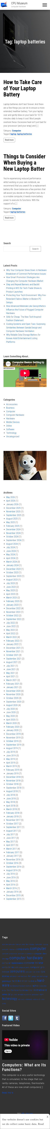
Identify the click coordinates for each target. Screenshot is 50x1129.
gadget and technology (40, 976)
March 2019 (11, 766)
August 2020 (12, 705)
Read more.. (8, 1092)
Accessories (12, 404)
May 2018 (10, 802)
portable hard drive (24, 994)
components (23, 949)
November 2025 (13, 511)
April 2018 (10, 805)
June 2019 (11, 755)
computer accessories (9, 954)
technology (9, 999)
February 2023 (12, 601)
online (4, 994)
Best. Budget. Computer (34, 944)
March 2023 (11, 597)
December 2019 (13, 734)
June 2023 (11, 587)
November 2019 (13, 737)
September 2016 (13, 866)
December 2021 (13, 648)
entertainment (22, 976)
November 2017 (13, 820)
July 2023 (10, 583)
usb (19, 999)
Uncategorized (12, 436)
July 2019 (10, 752)
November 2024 (13, 533)
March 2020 (11, 723)
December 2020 (13, 691)
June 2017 (11, 838)
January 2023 (12, 605)
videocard (28, 999)
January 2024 (12, 565)
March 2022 (11, 637)
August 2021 (12, 662)
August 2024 (12, 544)
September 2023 (13, 576)
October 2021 (12, 655)
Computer (16, 130)
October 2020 (12, 698)
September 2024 (13, 540)
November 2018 (13, 780)
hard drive (32, 981)
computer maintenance (13, 963)
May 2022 (10, 630)
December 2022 (13, 608)
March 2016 (11, 888)
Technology (11, 433)
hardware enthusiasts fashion (20, 986)
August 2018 (12, 791)
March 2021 (11, 680)
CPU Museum (19, 3)
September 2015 (13, 899)
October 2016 (12, 863)
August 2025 (12, 518)
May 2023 (10, 590)
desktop (5, 976)
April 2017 (10, 845)
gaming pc (6, 981)
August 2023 (12, 579)
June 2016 (11, 877)
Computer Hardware (15, 415)
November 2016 (13, 859)
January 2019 (12, 773)
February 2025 (12, 526)
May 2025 (10, 522)
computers (17, 971)
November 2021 (13, 651)
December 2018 (13, 777)
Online (9, 425)
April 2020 (10, 719)
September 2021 (13, 658)
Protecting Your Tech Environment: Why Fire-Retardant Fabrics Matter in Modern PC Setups (26, 299)
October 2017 (12, 823)
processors (35, 994)
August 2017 (12, 830)
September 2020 (13, 701)
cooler (38, 972)
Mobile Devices (13, 422)
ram (42, 994)
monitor (29, 990)
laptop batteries (24, 134)
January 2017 (12, 856)
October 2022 (12, 615)
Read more (9, 140)
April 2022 (10, 633)
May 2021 (10, 673)
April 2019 (10, 762)
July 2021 (10, 666)
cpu (43, 971)
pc (9, 994)
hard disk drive (19, 981)
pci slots (14, 994)
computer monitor (33, 962)
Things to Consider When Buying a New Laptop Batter (24, 162)
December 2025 (13, 508)
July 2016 (10, 874)
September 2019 (13, 744)
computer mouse (10, 967)
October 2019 (12, 741)
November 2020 (13, 694)
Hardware (10, 418)
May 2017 (10, 841)
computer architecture (25, 954)
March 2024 (11, 561)
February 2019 (12, 770)
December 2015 (13, 895)
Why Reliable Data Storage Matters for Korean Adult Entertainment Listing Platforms (23, 338)
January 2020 (12, 730)
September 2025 (13, 515)
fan (29, 976)
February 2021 (12, 683)
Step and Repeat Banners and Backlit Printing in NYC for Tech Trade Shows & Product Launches (24, 288)
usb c (23, 999)
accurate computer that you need (13, 944)
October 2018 (12, 784)
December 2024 (13, 529)
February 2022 (12, 640)
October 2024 (12, 536)
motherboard (40, 990)
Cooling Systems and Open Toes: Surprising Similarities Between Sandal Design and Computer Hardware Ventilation (25, 327)
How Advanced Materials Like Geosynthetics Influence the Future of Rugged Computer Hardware (26, 310)
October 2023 (12, 572)
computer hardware (26, 957)
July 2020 (10, 709)
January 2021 (12, 687)
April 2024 (10, 558)
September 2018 (13, 787)
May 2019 (10, 759)
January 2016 (12, 891)
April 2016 (10, 884)
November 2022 (13, 612)
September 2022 (13, 619)
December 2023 (13, 569)
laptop (13, 134)
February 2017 (12, 852)
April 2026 (10, 500)
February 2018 (12, 813)
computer (38, 948)
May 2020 (10, 716)
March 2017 (11, 848)
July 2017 (10, 834)
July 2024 (10, 547)
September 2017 (13, 827)
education (13, 976)
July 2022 (10, 622)
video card (36, 999)
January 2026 (12, 504)
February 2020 (12, 726)
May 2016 (10, 881)
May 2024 (10, 554)
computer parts (24, 967)
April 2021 (10, 676)
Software (10, 429)
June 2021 (11, 669)
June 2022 (11, 626)
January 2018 (12, 816)
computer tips (30, 972)
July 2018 (10, 795)
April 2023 (10, 594)
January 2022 (12, 644)
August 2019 (12, 748)
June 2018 (11, 798)
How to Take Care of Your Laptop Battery (22, 88)
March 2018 (11, 809)
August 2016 (12, 870)
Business (10, 407)
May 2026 (10, 497)
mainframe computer (16, 990)
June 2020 (11, 712)
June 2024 (11, 551)
